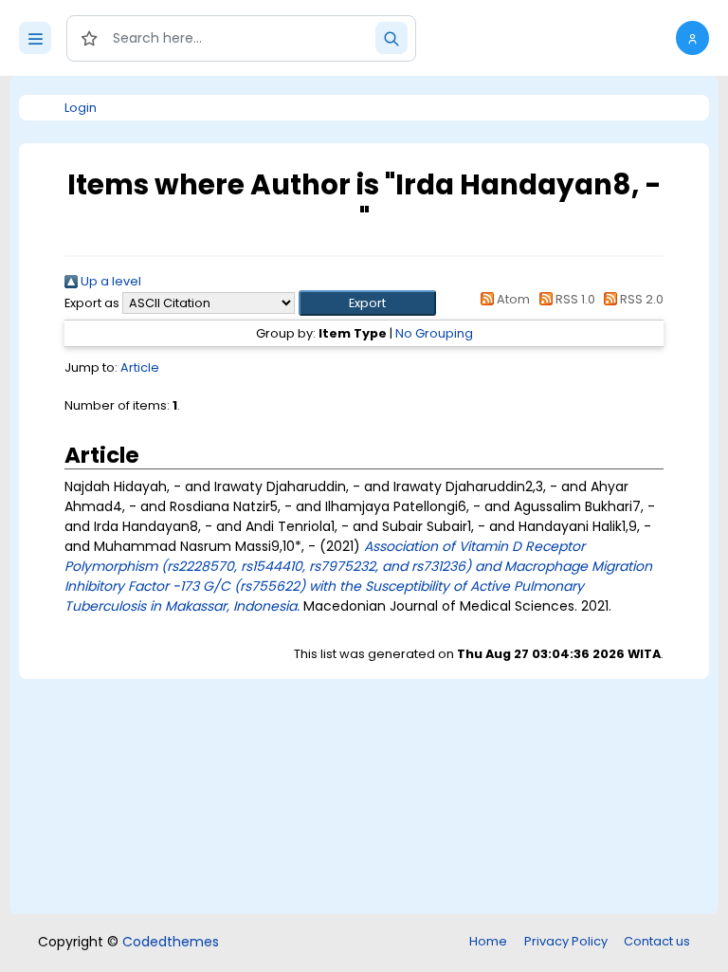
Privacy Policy (566, 941)
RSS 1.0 (573, 299)
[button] (692, 38)
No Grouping (434, 333)
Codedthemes (170, 941)
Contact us (657, 941)
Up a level (109, 281)
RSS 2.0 (640, 299)
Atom (512, 299)
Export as (91, 303)
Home (488, 941)
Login (80, 108)
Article (139, 367)
